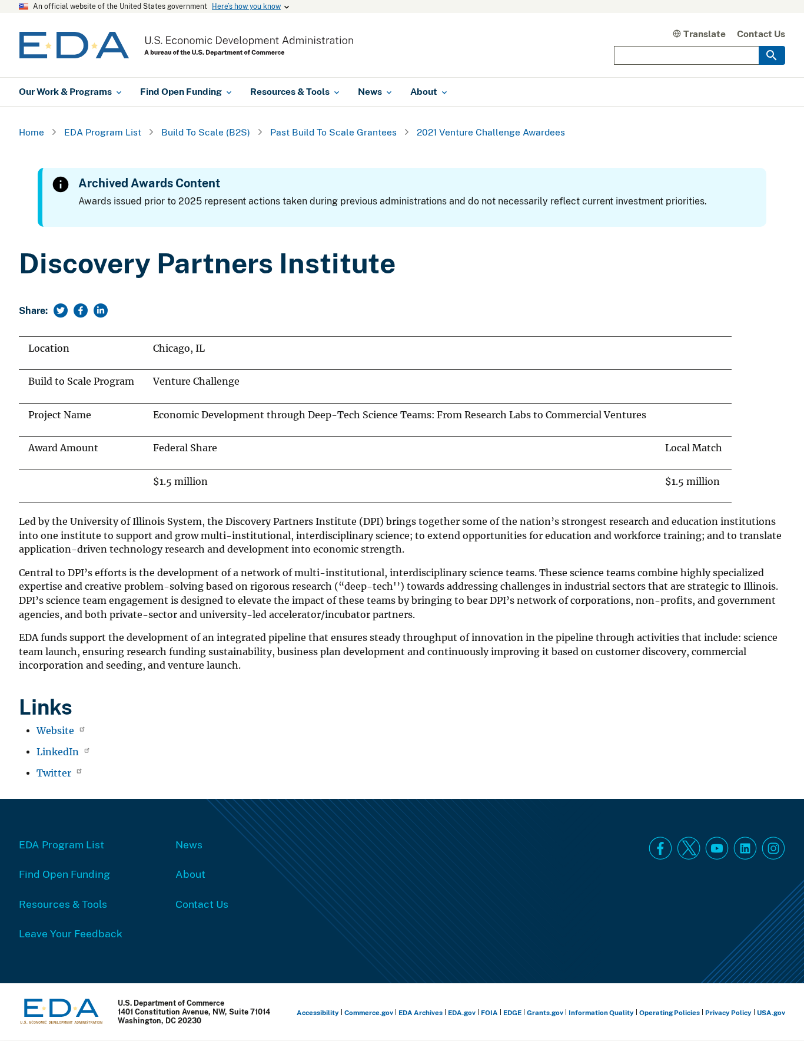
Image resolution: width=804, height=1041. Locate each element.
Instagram (773, 848)
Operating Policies (669, 1012)
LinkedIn (58, 752)
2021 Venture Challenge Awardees (491, 132)
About (190, 873)
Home (31, 132)
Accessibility (318, 1012)
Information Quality (601, 1012)
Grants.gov (545, 1012)
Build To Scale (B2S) (205, 132)
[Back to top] (774, 1011)
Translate (704, 33)
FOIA (489, 1012)
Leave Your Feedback (70, 933)
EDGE (512, 1012)
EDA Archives (420, 1012)
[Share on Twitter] (61, 310)
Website (56, 730)
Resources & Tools (63, 903)
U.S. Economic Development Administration (186, 45)
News (188, 844)
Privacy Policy (728, 1012)
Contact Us (761, 33)
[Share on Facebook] (81, 310)
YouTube (717, 848)
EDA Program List (102, 132)
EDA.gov (462, 1012)
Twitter (55, 773)
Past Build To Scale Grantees (333, 132)
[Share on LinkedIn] (101, 310)
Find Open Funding (64, 873)
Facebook (660, 848)
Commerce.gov (368, 1012)
